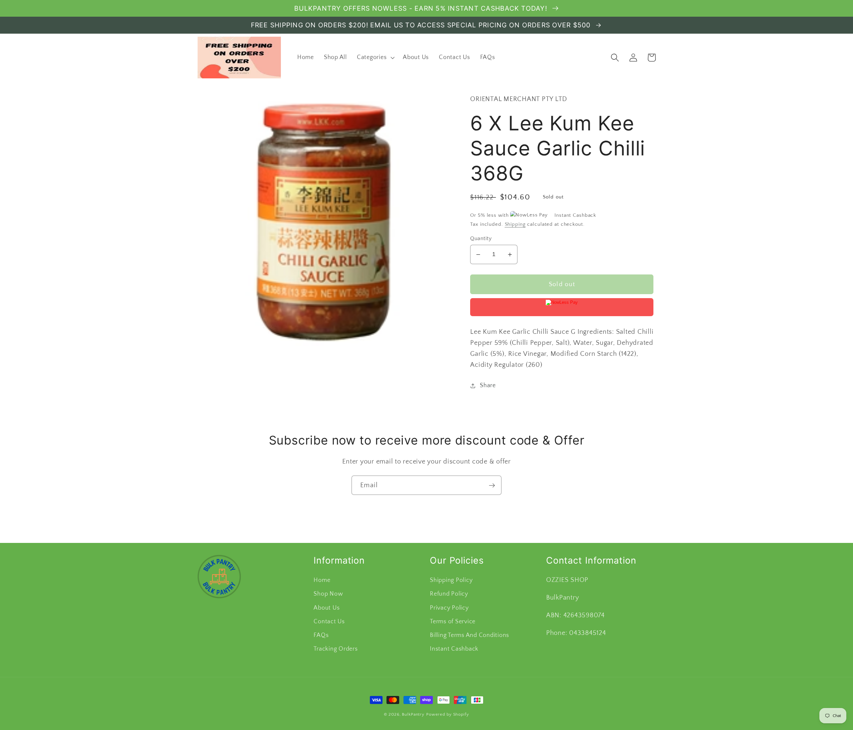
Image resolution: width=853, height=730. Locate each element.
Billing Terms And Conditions (469, 635)
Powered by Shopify (447, 714)
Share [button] (488, 385)
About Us (327, 608)
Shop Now (328, 594)
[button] (375, 57)
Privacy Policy (449, 608)
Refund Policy (449, 594)
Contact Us (329, 621)
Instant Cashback (454, 649)
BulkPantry (413, 714)
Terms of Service (452, 621)
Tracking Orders (336, 649)
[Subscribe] (492, 485)
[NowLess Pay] (561, 307)
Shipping (515, 224)
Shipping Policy (451, 580)
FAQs (321, 635)
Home (322, 580)
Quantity (480, 238)
